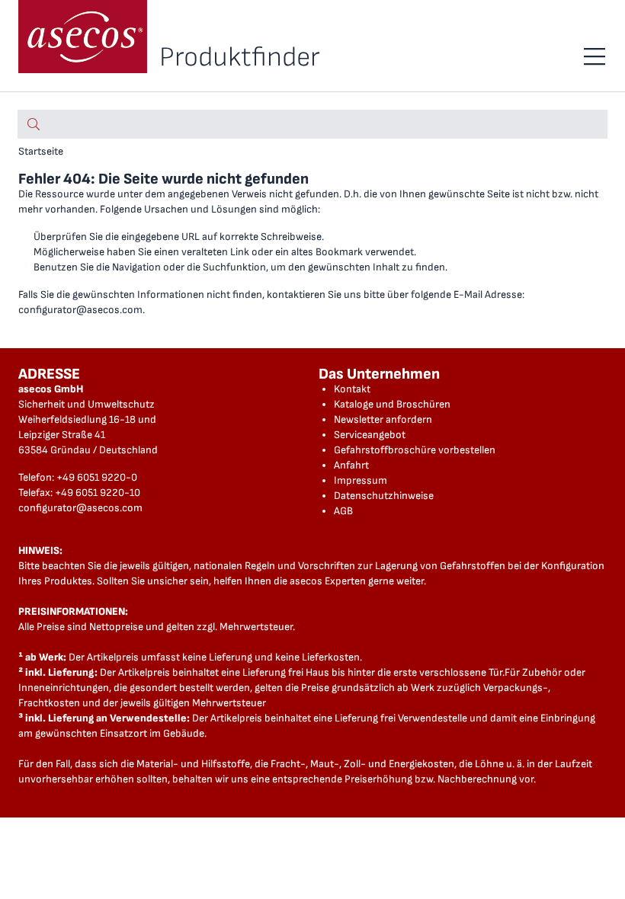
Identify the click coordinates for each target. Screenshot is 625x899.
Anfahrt (351, 465)
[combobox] (312, 124)
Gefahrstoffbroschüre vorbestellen (414, 449)
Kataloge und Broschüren (392, 404)
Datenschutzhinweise (384, 495)
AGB (343, 510)
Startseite (40, 151)
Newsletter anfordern (383, 419)
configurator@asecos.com (80, 309)
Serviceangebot (369, 434)
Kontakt (352, 388)
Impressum (360, 480)
